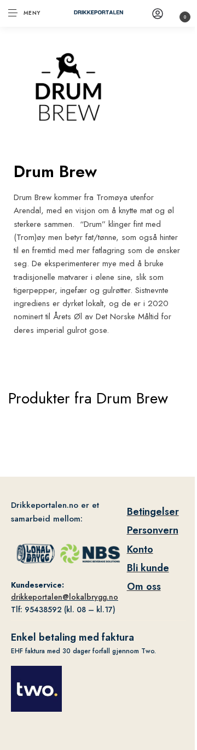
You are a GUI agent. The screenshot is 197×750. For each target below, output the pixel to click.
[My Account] (157, 13)
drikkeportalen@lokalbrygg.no (64, 596)
